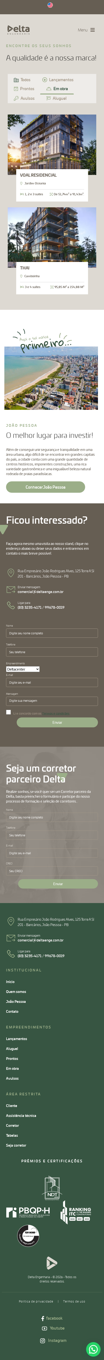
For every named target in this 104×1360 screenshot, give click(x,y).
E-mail (9, 675)
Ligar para (41, 605)
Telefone (10, 644)
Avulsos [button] (28, 98)
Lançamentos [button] (61, 79)
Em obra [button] (60, 88)
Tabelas (12, 1135)
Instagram (57, 1340)
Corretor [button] (12, 1125)
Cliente (11, 1105)
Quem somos (16, 991)
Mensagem (12, 693)
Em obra (12, 1068)
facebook (54, 1318)
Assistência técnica (21, 1115)
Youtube (57, 1328)
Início (10, 981)
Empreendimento (15, 663)
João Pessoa (16, 1001)
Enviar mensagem (40, 589)
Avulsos (12, 1078)
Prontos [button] (27, 88)
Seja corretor (16, 1145)
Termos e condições (55, 713)
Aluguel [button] (60, 98)
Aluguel (12, 1048)
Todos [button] (25, 79)
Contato (12, 1011)
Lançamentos (16, 1038)
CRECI (9, 863)
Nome (9, 625)
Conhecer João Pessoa (46, 487)
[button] (93, 1349)
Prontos (12, 1058)
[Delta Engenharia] (18, 30)
